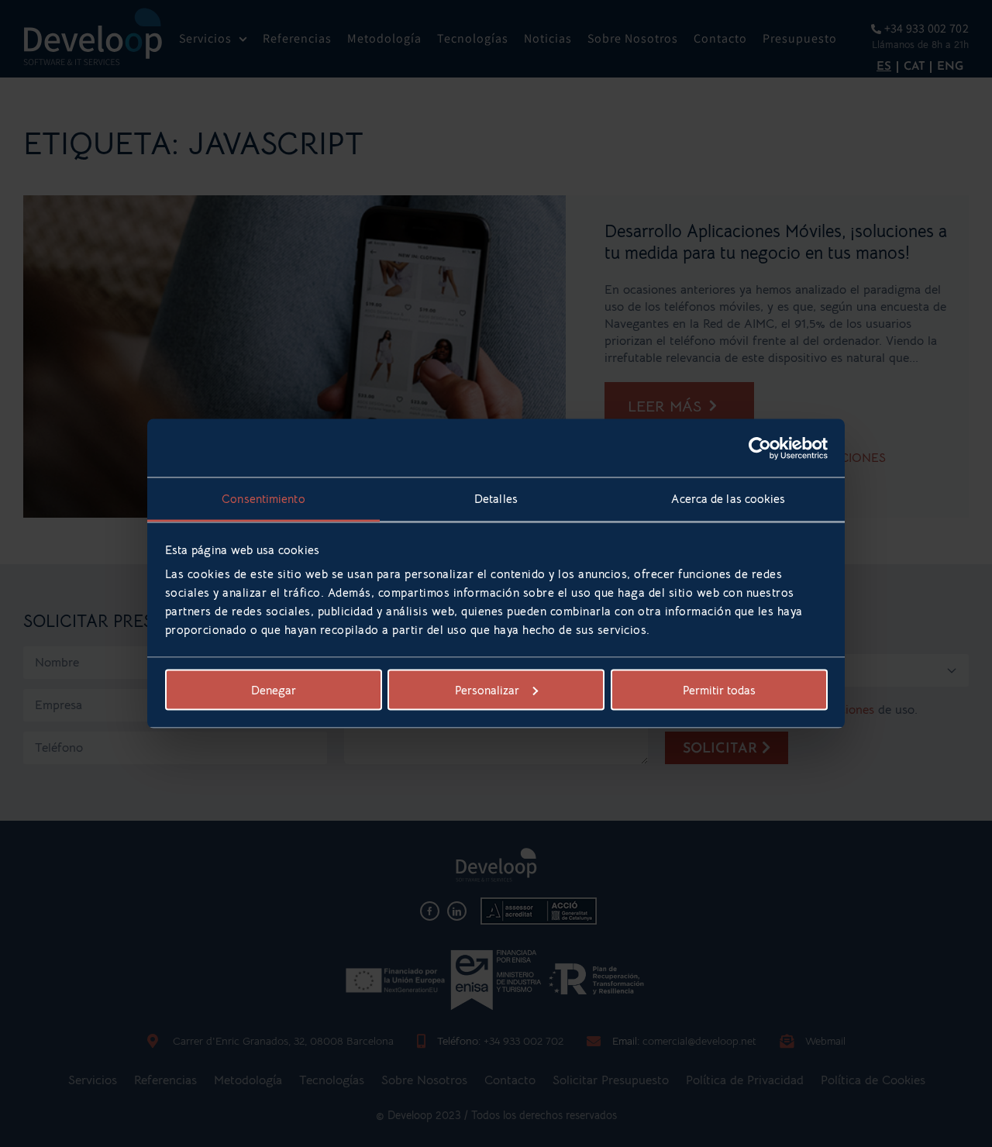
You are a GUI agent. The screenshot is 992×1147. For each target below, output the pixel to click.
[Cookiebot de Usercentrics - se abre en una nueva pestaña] (760, 448)
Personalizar (487, 689)
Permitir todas (719, 689)
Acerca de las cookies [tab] (728, 498)
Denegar (273, 689)
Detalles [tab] (496, 498)
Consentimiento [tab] (263, 498)
